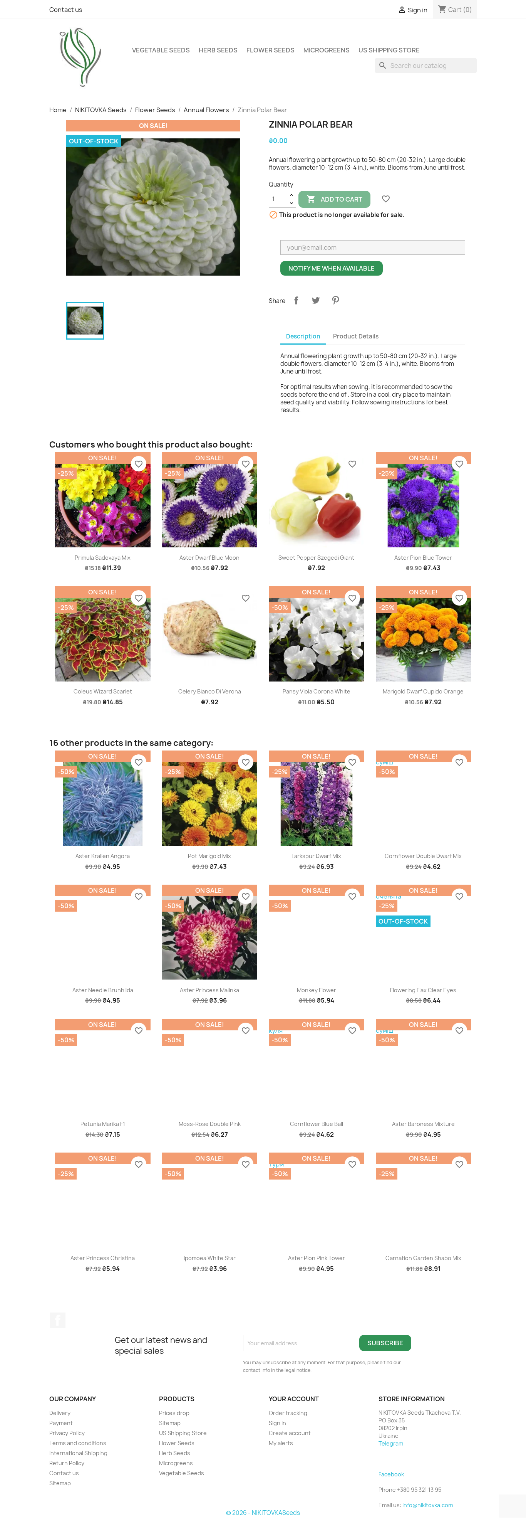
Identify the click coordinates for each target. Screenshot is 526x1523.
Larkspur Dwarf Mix (316, 856)
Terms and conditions (77, 1443)
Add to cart (334, 199)
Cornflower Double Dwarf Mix (423, 856)
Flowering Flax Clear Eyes (423, 990)
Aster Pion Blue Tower (423, 557)
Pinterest (335, 300)
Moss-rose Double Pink (210, 1124)
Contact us (65, 9)
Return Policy (66, 1463)
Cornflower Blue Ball (316, 1124)
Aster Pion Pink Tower (316, 1258)
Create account (290, 1433)
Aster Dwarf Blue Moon (209, 557)
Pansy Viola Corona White (316, 691)
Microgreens (326, 50)
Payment (61, 1423)
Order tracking (288, 1413)
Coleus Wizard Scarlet (103, 691)
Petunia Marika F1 (102, 1124)
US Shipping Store (389, 50)
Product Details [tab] (356, 336)
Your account (294, 1399)
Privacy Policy (67, 1433)
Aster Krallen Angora (102, 856)
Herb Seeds (218, 50)
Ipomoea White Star (210, 1258)
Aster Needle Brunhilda (102, 990)
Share (296, 300)
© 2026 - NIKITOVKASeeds (263, 1513)
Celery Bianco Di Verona (209, 691)
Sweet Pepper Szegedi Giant (316, 557)
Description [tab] (303, 336)
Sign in (277, 1423)
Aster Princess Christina (102, 1258)
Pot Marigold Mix (209, 856)
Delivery (59, 1413)
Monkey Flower (316, 990)
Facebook (57, 1320)
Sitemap (60, 1483)
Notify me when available (331, 268)
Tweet (315, 300)
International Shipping (78, 1453)
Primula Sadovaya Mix (103, 557)
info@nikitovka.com (427, 1505)
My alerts (281, 1443)
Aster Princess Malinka (209, 990)
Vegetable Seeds (161, 50)
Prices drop (174, 1413)
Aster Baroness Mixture (423, 1124)
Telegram (391, 1443)
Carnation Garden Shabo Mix (423, 1258)
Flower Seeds (270, 50)
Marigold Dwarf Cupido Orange (423, 691)
